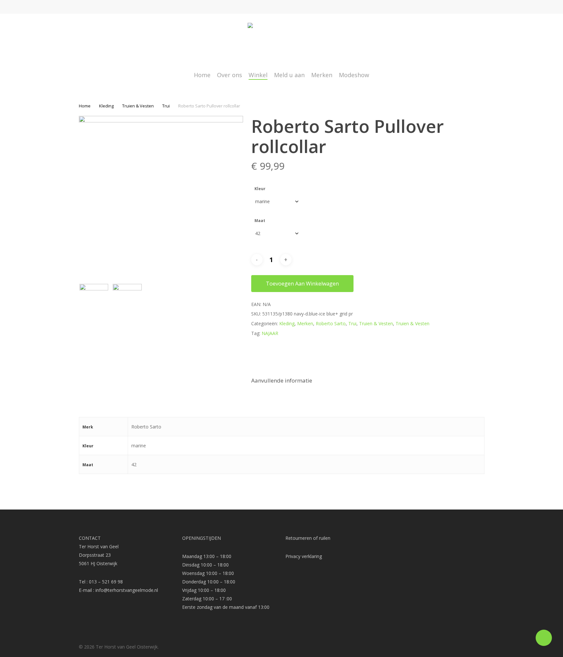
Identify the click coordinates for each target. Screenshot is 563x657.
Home (85, 106)
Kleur (260, 188)
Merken (305, 323)
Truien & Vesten (138, 106)
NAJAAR (270, 333)
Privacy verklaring (303, 556)
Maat (259, 220)
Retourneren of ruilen (307, 538)
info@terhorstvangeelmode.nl (126, 590)
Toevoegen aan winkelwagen (302, 283)
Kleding (106, 106)
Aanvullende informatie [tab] (281, 380)
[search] (464, 42)
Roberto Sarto (331, 323)
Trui (166, 106)
